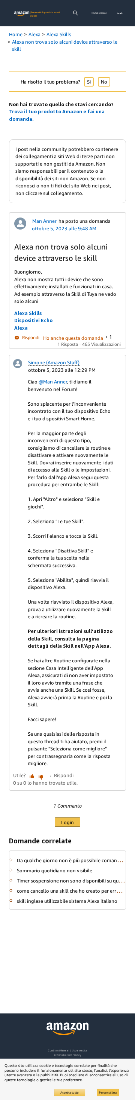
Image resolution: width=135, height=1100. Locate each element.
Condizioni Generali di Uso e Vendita (67, 1050)
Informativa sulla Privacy (67, 1055)
